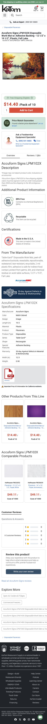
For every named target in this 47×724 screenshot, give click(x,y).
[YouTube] (33, 719)
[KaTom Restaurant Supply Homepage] (11, 8)
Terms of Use (17, 715)
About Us (36, 684)
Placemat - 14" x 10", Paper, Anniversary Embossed (35, 487)
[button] (35, 9)
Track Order (13, 695)
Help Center (35, 674)
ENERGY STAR (13, 684)
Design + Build (13, 674)
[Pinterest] (24, 719)
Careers (36, 688)
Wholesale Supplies (13, 681)
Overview (11, 155)
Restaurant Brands (13, 677)
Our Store (36, 695)
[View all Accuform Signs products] (24, 281)
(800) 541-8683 (25, 141)
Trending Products (13, 692)
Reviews (36, 703)
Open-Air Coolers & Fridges (14, 596)
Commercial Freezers (11, 602)
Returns (13, 699)
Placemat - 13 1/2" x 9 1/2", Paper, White (12, 486)
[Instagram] (29, 719)
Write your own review (23, 571)
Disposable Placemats (12, 27)
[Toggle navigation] (4, 15)
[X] (20, 719)
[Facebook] (15, 719)
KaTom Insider (36, 699)
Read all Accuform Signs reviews (16, 581)
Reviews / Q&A (33, 155)
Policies (36, 677)
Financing (13, 703)
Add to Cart (26, 110)
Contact (36, 692)
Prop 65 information (18, 386)
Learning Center (35, 681)
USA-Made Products (13, 688)
